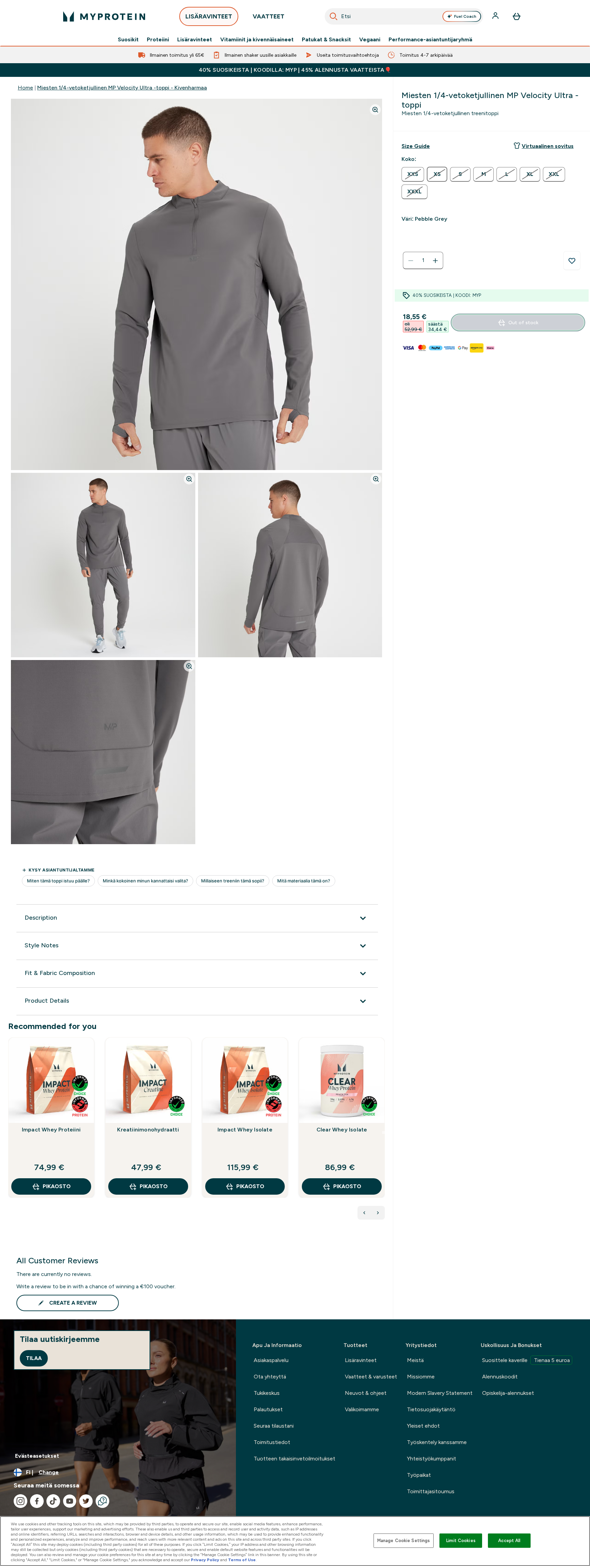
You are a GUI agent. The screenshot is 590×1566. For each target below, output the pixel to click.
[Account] (496, 16)
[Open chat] (102, 1501)
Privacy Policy (205, 1559)
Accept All (509, 1540)
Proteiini (158, 39)
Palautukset (268, 1409)
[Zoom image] (375, 109)
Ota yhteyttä (270, 1376)
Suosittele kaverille (526, 1360)
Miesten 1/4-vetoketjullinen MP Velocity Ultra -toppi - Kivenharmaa (122, 88)
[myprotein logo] (104, 16)
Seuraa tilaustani (274, 1426)
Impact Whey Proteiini (51, 1129)
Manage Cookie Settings (403, 1540)
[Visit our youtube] (69, 1501)
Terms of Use (242, 1559)
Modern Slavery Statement (440, 1393)
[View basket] (516, 16)
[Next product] (378, 1213)
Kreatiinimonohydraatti (148, 1129)
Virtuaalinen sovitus (548, 146)
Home (25, 88)
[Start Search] (333, 16)
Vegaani (369, 39)
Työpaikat (419, 1475)
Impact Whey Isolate (244, 1129)
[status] (423, 260)
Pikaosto (57, 1186)
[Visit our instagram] (20, 1501)
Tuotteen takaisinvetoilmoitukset (294, 1458)
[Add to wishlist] (571, 260)
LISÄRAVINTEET (208, 16)
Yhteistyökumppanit (431, 1458)
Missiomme (421, 1376)
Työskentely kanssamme (437, 1442)
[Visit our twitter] (86, 1501)
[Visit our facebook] (37, 1501)
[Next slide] (383, 1132)
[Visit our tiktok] (53, 1501)
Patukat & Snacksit (326, 39)
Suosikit (128, 39)
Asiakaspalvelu (271, 1360)
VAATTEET (268, 16)
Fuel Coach (465, 16)
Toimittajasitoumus (430, 1491)
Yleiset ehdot (423, 1426)
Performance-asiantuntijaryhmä (430, 39)
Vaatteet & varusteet (371, 1376)
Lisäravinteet (194, 39)
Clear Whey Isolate (342, 1129)
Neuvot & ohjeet (366, 1393)
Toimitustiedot (272, 1442)
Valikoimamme (362, 1409)
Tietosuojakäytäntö (431, 1409)
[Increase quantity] (435, 260)
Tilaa (34, 1358)
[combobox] (404, 16)
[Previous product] (364, 1213)
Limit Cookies (461, 1540)
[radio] (413, 174)
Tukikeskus (267, 1393)
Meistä (415, 1360)
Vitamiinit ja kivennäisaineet (257, 39)
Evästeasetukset (37, 1456)
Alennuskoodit (500, 1376)
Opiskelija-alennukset (508, 1393)
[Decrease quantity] (410, 260)
